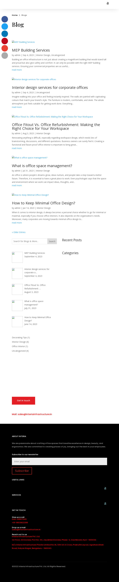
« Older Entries (19, 232)
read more (17, 69)
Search (52, 241)
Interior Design (43, 55)
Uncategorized (58, 55)
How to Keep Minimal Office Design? (43, 203)
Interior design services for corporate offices (50, 87)
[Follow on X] (19, 574)
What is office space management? (42, 165)
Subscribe (22, 471)
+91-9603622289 (20, 522)
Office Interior (18, 346)
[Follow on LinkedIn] (24, 574)
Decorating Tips (19, 337)
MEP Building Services (31, 50)
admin (17, 55)
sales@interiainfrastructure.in (26, 529)
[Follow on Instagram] (28, 574)
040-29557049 (19, 519)
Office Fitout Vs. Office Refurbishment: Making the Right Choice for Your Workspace (56, 126)
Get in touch (23, 400)
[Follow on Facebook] (14, 574)
